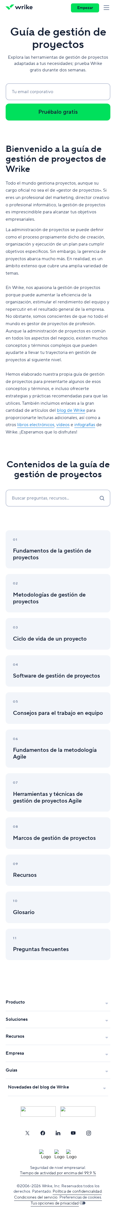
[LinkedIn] (58, 1133)
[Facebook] (43, 1133)
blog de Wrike (71, 410)
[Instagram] (88, 1133)
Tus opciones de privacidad (55, 1203)
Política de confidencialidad (77, 1191)
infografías (84, 425)
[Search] (102, 498)
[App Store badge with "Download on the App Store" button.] (38, 1111)
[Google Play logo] (77, 1111)
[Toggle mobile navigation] (107, 8)
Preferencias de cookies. (80, 1197)
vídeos (63, 425)
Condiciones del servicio (35, 1197)
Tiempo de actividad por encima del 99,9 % (58, 1173)
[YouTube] (73, 1133)
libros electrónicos (35, 425)
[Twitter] (27, 1133)
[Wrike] (21, 8)
